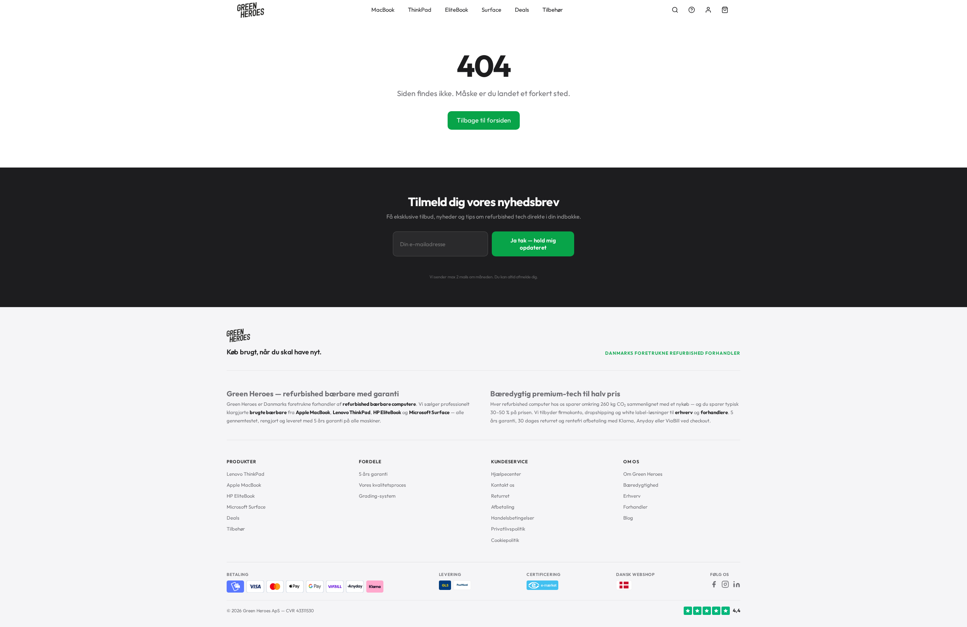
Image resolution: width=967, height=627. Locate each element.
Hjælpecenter (506, 474)
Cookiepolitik (505, 540)
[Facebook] (714, 584)
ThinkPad (419, 9)
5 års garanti (373, 474)
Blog (628, 518)
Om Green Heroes (643, 474)
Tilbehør (552, 9)
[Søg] (675, 10)
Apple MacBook (244, 485)
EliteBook (456, 9)
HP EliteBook (241, 496)
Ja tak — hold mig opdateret (533, 244)
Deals (522, 9)
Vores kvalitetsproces (382, 485)
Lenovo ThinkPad (245, 474)
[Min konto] (708, 10)
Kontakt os (502, 485)
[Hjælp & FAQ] (692, 10)
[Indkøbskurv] (725, 10)
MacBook (382, 9)
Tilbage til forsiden (484, 120)
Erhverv (632, 496)
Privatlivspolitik (508, 529)
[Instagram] (725, 584)
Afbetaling (502, 507)
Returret (500, 496)
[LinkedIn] (736, 584)
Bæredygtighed (640, 485)
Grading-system (377, 496)
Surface (491, 9)
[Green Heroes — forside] (250, 10)
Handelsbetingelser (512, 518)
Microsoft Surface (246, 507)
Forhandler (635, 507)
